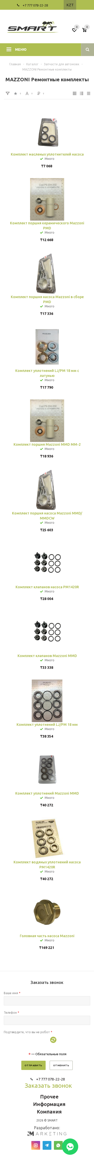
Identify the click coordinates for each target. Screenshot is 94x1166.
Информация (49, 1104)
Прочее (49, 1096)
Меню (21, 50)
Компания (49, 1111)
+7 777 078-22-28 (35, 5)
